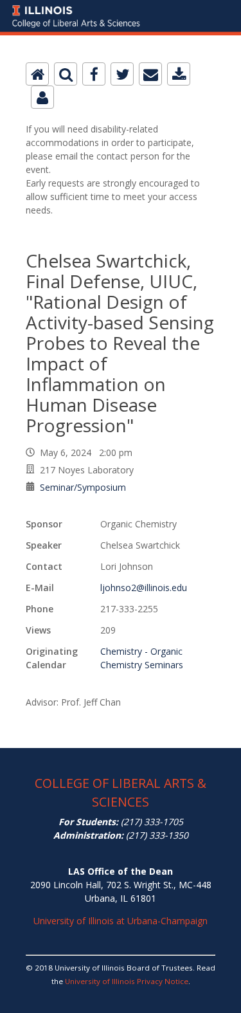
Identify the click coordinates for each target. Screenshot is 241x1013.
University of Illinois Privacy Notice (126, 981)
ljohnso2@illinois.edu (143, 587)
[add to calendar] (178, 74)
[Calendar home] (37, 74)
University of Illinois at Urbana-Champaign (120, 921)
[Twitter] (122, 74)
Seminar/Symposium (83, 487)
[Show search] (65, 74)
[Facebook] (93, 74)
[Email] (150, 74)
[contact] (42, 97)
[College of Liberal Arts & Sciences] (120, 7)
